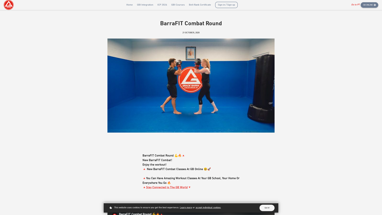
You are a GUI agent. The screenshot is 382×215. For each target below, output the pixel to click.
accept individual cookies (208, 208)
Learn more (186, 208)
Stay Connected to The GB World (167, 187)
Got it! (267, 208)
